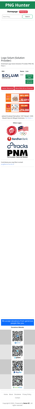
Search (27, 17)
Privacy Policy (27, 394)
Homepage (12, 11)
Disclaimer (17, 394)
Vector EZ (26, 403)
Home (6, 394)
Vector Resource (7, 88)
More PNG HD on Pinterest (24, 88)
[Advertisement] (17, 39)
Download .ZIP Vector (29, 81)
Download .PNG (29, 76)
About (11, 394)
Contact (17, 398)
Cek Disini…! (29, 118)
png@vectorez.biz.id (7, 164)
